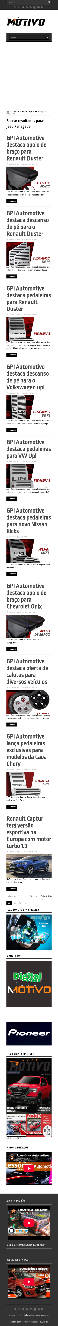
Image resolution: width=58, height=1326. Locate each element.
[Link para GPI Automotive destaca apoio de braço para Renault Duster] (29, 189)
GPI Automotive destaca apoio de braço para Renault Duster (26, 148)
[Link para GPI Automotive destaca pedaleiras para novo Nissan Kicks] (29, 562)
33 (15, 903)
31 (47, 899)
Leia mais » (12, 201)
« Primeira (12, 896)
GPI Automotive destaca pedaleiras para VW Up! (28, 449)
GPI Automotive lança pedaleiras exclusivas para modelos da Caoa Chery (26, 750)
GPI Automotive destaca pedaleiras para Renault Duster (28, 298)
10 (26, 896)
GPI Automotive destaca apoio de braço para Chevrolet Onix (26, 596)
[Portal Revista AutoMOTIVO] (29, 25)
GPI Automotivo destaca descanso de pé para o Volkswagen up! (27, 377)
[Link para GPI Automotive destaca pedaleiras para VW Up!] (29, 487)
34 (20, 903)
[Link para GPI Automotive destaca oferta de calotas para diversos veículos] (29, 713)
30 (42, 899)
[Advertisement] (29, 76)
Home (12, 111)
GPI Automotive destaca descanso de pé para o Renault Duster (27, 223)
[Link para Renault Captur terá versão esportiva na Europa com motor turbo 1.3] (29, 877)
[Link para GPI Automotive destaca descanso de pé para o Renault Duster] (29, 265)
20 (31, 896)
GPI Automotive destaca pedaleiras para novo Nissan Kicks (28, 521)
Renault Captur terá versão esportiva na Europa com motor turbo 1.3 (28, 832)
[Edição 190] (29, 1136)
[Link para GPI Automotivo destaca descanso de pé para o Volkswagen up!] (29, 419)
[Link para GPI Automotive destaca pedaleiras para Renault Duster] (29, 340)
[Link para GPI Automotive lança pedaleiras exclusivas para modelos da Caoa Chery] (29, 795)
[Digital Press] (29, 1006)
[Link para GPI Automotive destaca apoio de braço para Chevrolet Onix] (29, 638)
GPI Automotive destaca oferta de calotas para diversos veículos (27, 671)
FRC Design (43, 1322)
